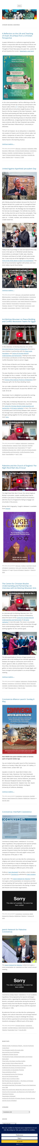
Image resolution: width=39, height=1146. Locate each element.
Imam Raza (24, 155)
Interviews (24, 568)
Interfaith (10, 153)
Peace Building (10, 454)
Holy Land (18, 568)
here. (7, 417)
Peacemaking (15, 303)
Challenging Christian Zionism (10, 1054)
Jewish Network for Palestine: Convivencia (14, 930)
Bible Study (11, 151)
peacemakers (11, 308)
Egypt (19, 445)
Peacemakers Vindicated (8, 1096)
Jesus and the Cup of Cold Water (10, 1052)
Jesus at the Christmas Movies (10, 1076)
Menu (19, 5)
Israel (18, 301)
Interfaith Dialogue (18, 153)
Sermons (28, 303)
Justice (4, 303)
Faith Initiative (31, 874)
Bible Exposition (6, 297)
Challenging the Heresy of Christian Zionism (14, 1067)
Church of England (19, 570)
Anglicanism (24, 443)
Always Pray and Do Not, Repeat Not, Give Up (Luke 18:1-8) (18, 1089)
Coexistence (33, 151)
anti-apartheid (25, 295)
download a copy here (26, 51)
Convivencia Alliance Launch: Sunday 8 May (18, 700)
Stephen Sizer (9, 157)
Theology (4, 306)
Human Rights (15, 299)
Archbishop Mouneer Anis (9, 450)
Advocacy (18, 148)
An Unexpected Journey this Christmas (12, 1074)
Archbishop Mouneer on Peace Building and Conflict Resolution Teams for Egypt (19, 320)
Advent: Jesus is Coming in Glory (10, 1078)
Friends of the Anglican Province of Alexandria (19, 380)
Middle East (31, 568)
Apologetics (30, 148)
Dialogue (4, 153)
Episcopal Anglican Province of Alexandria (15, 349)
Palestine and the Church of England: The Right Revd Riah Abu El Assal (19, 466)
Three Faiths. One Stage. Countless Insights (13, 1061)
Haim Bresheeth (13, 872)
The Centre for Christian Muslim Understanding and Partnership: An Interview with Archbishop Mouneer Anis (19, 585)
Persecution (22, 303)
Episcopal (24, 445)
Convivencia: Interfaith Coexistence (17, 812)
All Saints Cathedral (17, 408)
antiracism (24, 148)
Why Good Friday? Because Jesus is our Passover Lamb (17, 1065)
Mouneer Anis (12, 688)
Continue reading (8, 144)
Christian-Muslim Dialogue (22, 151)
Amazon (7, 508)
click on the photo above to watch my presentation (18, 261)
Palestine (8, 303)
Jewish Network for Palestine (28, 301)
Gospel (9, 299)
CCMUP (19, 450)
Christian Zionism (20, 1025)
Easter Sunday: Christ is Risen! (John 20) (12, 1063)
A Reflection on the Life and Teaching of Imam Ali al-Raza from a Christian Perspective (17, 35)
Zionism (10, 306)
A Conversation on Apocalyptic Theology (13, 1070)
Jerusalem (4, 308)
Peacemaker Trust (12, 448)
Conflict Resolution (23, 297)
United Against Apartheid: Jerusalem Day (19, 168)
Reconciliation (27, 153)
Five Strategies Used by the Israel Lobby (13, 1050)
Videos (35, 686)
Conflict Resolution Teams (27, 452)
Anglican (18, 443)
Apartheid (32, 295)
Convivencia (27, 306)
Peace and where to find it (9, 1072)
